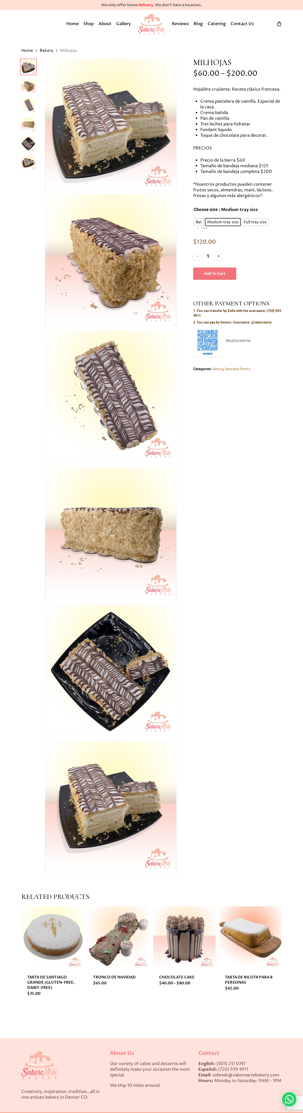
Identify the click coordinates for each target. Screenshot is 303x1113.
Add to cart (215, 273)
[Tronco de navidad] (118, 937)
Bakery (46, 50)
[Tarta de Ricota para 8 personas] (250, 937)
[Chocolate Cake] (184, 937)
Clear (204, 228)
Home (27, 50)
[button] (289, 1099)
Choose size (206, 209)
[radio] (199, 222)
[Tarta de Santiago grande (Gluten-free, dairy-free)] (52, 937)
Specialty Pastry (237, 369)
